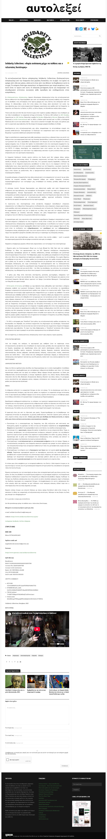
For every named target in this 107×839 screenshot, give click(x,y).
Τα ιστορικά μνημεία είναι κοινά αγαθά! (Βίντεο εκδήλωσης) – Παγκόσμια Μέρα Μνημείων (89, 273)
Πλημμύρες (91, 179)
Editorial (76, 218)
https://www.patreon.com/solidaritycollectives (20, 552)
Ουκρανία (34, 655)
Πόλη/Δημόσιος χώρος (89, 209)
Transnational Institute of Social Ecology (51, 806)
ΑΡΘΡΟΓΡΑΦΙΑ (24, 20)
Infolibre (41, 798)
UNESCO (88, 195)
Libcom (41, 812)
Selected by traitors (44, 802)
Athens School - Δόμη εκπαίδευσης (49, 783)
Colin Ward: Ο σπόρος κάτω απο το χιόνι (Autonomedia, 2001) (14, 691)
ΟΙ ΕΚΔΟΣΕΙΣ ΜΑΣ (65, 20)
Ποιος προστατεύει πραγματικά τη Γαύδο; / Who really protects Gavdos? (90, 448)
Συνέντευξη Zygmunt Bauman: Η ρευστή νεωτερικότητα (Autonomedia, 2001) (90, 332)
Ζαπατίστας (77, 169)
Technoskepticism (79, 202)
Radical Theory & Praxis (46, 794)
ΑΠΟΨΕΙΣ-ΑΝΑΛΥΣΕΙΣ (63, 73)
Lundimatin (42, 815)
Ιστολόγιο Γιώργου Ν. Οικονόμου (48, 790)
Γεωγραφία (77, 209)
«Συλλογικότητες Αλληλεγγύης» (17, 97)
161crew (54, 117)
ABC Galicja (19, 117)
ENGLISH (11, 20)
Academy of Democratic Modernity (49, 810)
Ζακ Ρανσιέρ (87, 169)
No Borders (40, 117)
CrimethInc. (42, 817)
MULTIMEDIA (50, 20)
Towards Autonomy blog (46, 792)
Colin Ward (77, 199)
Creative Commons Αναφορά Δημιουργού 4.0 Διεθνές (58, 836)
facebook (16, 521)
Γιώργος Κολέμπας (79, 192)
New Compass (43, 808)
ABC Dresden (64, 115)
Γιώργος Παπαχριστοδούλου (82, 186)
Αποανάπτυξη (91, 192)
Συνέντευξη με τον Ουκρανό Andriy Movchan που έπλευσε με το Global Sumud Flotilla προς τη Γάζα (59, 692)
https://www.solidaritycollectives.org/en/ (24, 516)
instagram (8, 521)
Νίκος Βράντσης (86, 218)
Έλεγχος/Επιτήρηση (79, 179)
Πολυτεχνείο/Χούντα (80, 176)
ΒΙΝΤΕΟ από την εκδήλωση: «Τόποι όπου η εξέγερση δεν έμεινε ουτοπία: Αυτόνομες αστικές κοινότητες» (91, 283)
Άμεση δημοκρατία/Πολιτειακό (83, 215)
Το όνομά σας (13, 727)
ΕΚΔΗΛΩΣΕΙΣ (37, 20)
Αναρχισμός (16, 655)
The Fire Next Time (44, 796)
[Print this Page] (17, 662)
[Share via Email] (20, 662)
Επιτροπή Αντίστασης (15, 286)
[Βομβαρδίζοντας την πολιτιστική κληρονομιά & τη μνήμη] (37, 681)
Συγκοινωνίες (90, 172)
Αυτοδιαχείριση (78, 172)
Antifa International (20, 119)
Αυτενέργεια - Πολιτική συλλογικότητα (50, 786)
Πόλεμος (40, 655)
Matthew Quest (88, 205)
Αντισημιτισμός (78, 222)
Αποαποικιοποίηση (79, 189)
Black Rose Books (44, 804)
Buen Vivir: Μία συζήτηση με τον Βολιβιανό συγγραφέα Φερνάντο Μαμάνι (90, 104)
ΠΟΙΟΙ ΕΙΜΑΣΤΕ (80, 20)
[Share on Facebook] (6, 662)
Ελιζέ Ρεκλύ (77, 205)
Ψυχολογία (87, 199)
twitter (21, 521)
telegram (27, 521)
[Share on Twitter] (12, 662)
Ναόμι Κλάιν (91, 189)
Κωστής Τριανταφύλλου (81, 182)
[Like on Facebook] (9, 662)
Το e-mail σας (13, 735)
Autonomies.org (43, 819)
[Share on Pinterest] (14, 662)
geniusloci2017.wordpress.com (48, 800)
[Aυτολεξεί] (53, 9)
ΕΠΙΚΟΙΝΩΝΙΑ (94, 20)
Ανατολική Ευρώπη (25, 655)
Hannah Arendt (79, 195)
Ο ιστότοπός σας (14, 743)
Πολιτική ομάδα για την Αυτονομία (49, 788)
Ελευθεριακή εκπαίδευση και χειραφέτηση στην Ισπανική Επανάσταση (88, 486)
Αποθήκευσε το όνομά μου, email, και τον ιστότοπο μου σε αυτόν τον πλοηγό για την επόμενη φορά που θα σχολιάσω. (36, 753)
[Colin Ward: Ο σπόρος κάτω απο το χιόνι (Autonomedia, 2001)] (15, 681)
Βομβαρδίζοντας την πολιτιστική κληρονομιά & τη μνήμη (36, 691)
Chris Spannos (92, 202)
